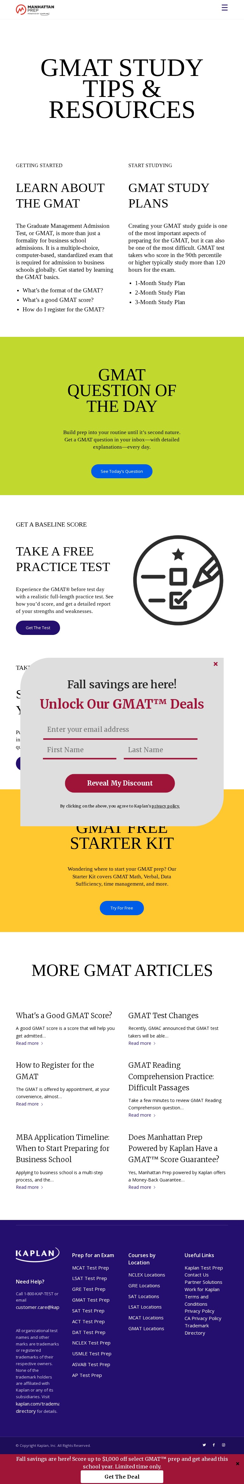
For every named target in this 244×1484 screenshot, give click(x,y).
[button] (122, 685)
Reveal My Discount (120, 783)
